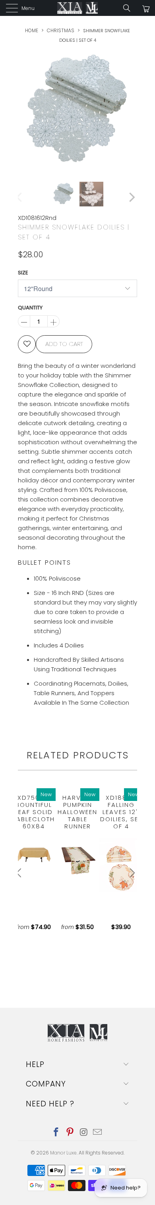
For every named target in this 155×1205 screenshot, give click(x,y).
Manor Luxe (63, 1152)
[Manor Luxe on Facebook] (56, 1132)
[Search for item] (129, 8)
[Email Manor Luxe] (98, 1132)
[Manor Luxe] (77, 8)
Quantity (30, 307)
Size (23, 272)
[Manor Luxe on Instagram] (84, 1132)
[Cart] (145, 8)
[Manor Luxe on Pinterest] (70, 1132)
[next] (131, 109)
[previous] (20, 109)
